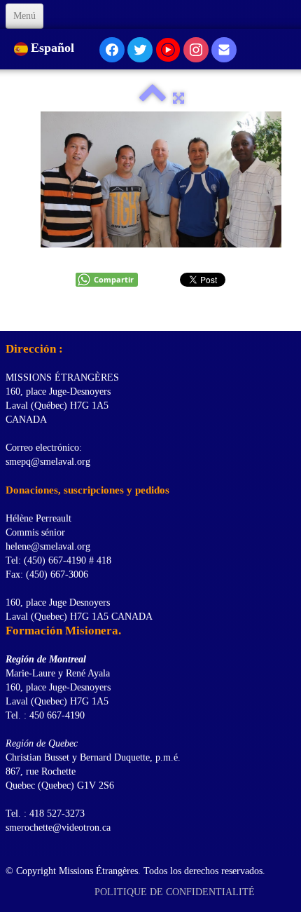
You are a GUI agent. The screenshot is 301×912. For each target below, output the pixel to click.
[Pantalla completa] (178, 98)
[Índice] (152, 98)
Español (54, 48)
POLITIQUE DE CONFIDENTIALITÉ (176, 892)
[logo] (11, 313)
